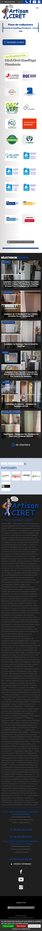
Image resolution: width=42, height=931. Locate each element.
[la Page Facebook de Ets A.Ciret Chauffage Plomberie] (29, 3)
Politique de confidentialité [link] (21, 929)
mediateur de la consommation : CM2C (21, 917)
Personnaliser (34, 926)
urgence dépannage (22, 864)
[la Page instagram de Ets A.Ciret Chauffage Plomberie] (38, 3)
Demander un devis (15, 42)
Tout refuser (21, 926)
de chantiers (23, 444)
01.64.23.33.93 (22, 859)
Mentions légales (21, 915)
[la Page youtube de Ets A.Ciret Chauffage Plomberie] (33, 3)
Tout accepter (8, 926)
